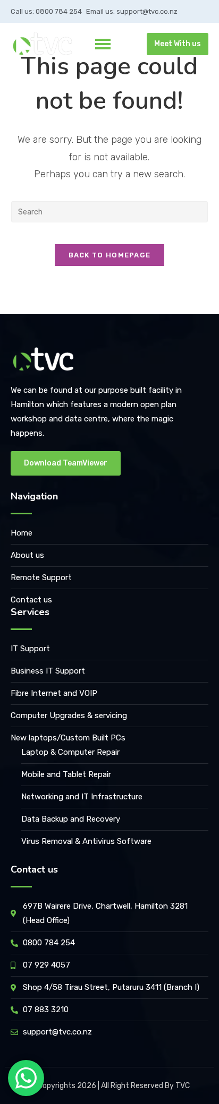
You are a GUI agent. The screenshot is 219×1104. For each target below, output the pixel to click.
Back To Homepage (110, 255)
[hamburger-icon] (103, 44)
